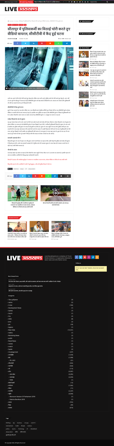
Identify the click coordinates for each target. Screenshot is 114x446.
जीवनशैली (11, 363)
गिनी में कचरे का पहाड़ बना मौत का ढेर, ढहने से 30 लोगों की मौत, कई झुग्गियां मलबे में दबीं (98, 94)
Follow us (78, 263)
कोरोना (16, 432)
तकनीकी (10, 366)
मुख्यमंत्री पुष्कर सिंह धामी (11, 435)
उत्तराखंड (12, 377)
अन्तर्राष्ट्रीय (11, 355)
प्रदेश (25, 25)
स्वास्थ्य (10, 408)
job (9, 324)
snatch (10, 346)
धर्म (9, 369)
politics (8, 429)
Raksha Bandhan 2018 (17, 399)
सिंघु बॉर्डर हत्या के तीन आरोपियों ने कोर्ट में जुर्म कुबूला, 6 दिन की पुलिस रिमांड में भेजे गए (29, 164)
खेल (9, 357)
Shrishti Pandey (11, 38)
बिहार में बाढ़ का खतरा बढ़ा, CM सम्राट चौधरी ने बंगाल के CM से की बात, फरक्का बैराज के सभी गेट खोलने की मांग (39, 235)
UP (26, 169)
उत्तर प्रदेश (21, 25)
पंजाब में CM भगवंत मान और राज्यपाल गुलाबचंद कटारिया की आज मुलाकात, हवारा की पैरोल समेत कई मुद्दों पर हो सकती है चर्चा (98, 83)
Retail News (12, 341)
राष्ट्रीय (9, 394)
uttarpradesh (31, 169)
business (19, 423)
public (10, 338)
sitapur (22, 169)
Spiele (10, 349)
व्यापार (10, 402)
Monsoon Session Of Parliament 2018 (22, 397)
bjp (14, 423)
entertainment (9, 426)
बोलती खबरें (11, 383)
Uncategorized (13, 352)
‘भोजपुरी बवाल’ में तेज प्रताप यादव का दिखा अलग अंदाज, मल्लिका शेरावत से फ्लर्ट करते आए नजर (97, 103)
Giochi (10, 313)
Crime (16, 21)
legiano (10, 327)
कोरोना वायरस (23, 432)
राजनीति (10, 391)
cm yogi (26, 423)
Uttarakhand (33, 429)
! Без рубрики (13, 300)
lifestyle (23, 426)
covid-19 (33, 423)
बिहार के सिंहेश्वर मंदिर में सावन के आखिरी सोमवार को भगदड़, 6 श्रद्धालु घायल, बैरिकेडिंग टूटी (60, 235)
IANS (10, 319)
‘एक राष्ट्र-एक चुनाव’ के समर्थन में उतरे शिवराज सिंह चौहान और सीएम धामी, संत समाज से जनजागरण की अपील (98, 73)
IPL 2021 (12, 360)
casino (10, 302)
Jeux (9, 322)
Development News (14, 308)
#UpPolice (16, 169)
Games (10, 311)
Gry (9, 316)
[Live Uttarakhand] (21, 9)
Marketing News (13, 335)
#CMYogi (8, 423)
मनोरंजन (10, 385)
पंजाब (11, 380)
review (10, 344)
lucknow (30, 426)
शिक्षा (9, 405)
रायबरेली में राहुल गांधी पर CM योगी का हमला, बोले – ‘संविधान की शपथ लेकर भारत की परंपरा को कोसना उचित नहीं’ (17, 235)
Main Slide (15, 25)
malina (10, 333)
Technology (21, 429)
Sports (14, 429)
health (17, 426)
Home (11, 21)
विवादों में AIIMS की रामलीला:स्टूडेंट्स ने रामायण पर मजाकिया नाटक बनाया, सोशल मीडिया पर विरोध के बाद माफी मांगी (37, 159)
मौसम (9, 388)
